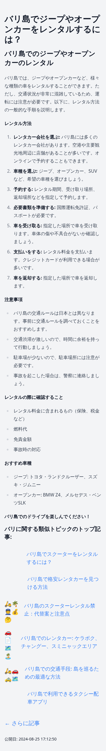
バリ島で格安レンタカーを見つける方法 (63, 582)
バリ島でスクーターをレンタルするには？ (62, 557)
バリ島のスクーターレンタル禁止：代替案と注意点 (59, 609)
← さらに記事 (22, 723)
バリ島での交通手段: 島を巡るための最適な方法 (62, 672)
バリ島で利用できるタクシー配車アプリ (63, 697)
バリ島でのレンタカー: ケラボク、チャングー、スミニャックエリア (60, 642)
